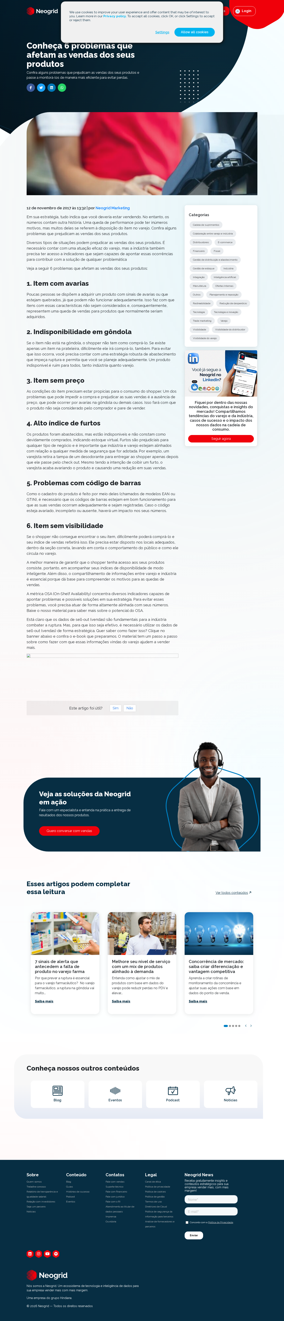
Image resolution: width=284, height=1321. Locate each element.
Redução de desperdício (233, 303)
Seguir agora (221, 439)
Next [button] (251, 1026)
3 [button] (233, 1026)
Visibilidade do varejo (205, 338)
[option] (65, 963)
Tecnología (199, 312)
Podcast (70, 1196)
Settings (162, 32)
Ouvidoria (111, 1221)
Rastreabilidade (201, 303)
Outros (196, 294)
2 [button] (230, 1026)
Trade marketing (202, 320)
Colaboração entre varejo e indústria (213, 233)
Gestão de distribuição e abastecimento (215, 259)
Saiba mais (44, 1001)
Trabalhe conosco (36, 1186)
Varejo (224, 320)
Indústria (228, 268)
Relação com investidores (41, 1201)
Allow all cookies (194, 32)
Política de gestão (155, 1196)
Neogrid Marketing (113, 208)
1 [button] (226, 1026)
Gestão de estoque (203, 268)
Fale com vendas (115, 1181)
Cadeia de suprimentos (206, 224)
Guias (69, 1186)
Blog (68, 1181)
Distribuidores (201, 242)
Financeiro (199, 251)
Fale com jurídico (115, 1196)
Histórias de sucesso (77, 1191)
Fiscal (217, 251)
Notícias (31, 1211)
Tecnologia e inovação (226, 312)
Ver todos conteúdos (232, 893)
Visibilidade (199, 329)
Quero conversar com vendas (69, 831)
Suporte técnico (114, 1186)
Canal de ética (153, 1181)
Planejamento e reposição (224, 294)
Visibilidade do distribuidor (230, 329)
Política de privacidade (157, 1186)
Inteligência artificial (225, 277)
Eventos (70, 1201)
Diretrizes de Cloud (156, 1206)
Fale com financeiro (116, 1191)
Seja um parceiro (36, 1206)
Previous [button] (246, 1026)
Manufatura (199, 285)
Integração (199, 277)
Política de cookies (155, 1191)
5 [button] (239, 1026)
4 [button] (236, 1026)
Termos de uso (153, 1201)
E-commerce (225, 242)
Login (246, 11)
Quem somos (34, 1181)
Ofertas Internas (224, 285)
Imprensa (111, 1216)
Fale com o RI (113, 1201)
